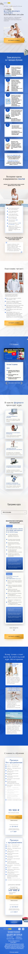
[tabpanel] (14, 572)
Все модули (14, 627)
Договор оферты (13, 942)
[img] (14, 40)
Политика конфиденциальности (14, 940)
